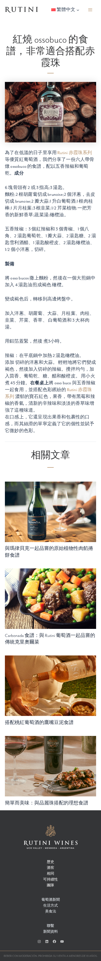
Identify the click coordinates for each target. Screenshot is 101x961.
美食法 (50, 911)
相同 (50, 874)
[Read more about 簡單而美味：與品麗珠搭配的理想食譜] (50, 766)
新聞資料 (50, 932)
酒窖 (50, 868)
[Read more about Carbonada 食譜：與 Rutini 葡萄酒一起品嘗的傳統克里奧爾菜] (50, 598)
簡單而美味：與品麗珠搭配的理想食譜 (46, 803)
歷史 (50, 862)
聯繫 (50, 926)
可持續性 (50, 880)
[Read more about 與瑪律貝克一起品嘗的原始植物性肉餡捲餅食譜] (50, 511)
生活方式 (50, 906)
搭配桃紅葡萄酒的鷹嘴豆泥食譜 (39, 722)
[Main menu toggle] (90, 10)
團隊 (50, 885)
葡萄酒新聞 (50, 900)
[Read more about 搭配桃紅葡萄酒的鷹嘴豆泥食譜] (50, 685)
